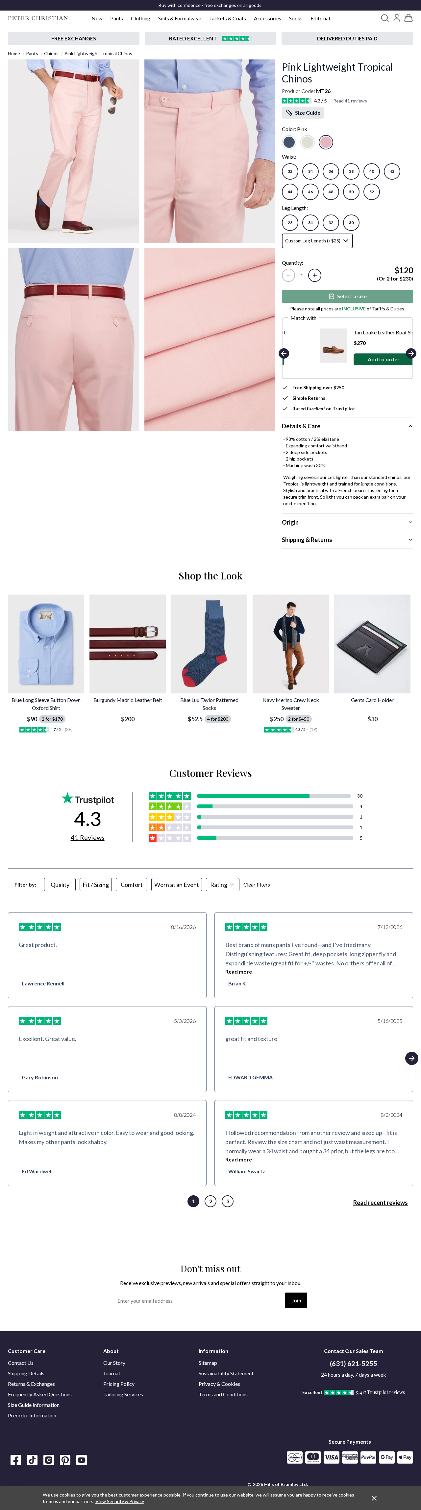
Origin (290, 522)
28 (290, 222)
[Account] (396, 17)
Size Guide (307, 112)
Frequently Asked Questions (40, 1394)
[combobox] (222, 884)
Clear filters (256, 884)
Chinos (51, 53)
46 (310, 191)
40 (371, 171)
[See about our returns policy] (73, 38)
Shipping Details (26, 1373)
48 (331, 191)
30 (351, 222)
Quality (60, 884)
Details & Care (301, 426)
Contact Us (21, 1363)
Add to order (354, 359)
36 (331, 171)
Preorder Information (32, 1415)
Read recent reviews (380, 1202)
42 (392, 171)
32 (290, 171)
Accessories (267, 18)
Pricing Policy (119, 1384)
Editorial (320, 18)
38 (351, 171)
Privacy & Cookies (219, 1384)
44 (290, 191)
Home (14, 53)
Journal (111, 1373)
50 (351, 191)
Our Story (114, 1363)
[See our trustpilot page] (210, 38)
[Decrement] (288, 275)
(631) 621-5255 (353, 1363)
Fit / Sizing (96, 884)
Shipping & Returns (307, 539)
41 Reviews (88, 837)
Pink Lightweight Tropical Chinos (98, 53)
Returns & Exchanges (31, 1384)
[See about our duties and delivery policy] (347, 38)
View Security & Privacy (119, 1501)
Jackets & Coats (228, 18)
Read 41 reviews (350, 100)
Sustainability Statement (226, 1373)
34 (310, 171)
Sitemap (208, 1363)
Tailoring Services (123, 1394)
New (96, 18)
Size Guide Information (34, 1405)
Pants (116, 18)
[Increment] (314, 275)
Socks (296, 18)
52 (371, 191)
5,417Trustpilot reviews (380, 1392)
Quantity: (292, 262)
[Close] (374, 1498)
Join (296, 1300)
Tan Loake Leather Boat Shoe (356, 332)
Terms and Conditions (223, 1394)
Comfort (132, 884)
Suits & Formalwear (180, 18)
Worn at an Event (176, 884)
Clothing (140, 18)
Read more (238, 971)
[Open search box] (384, 18)
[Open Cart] (408, 18)
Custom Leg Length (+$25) (312, 240)
